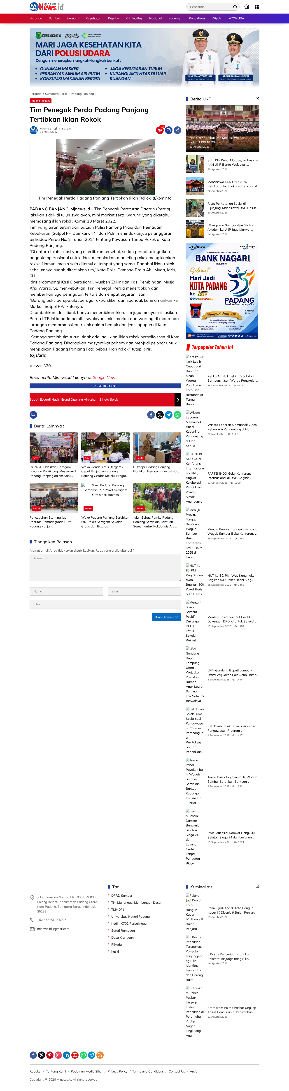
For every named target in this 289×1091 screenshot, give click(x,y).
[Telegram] (168, 415)
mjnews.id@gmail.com (53, 929)
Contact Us (177, 1071)
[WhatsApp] (177, 415)
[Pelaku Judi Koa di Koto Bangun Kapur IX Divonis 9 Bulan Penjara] (195, 912)
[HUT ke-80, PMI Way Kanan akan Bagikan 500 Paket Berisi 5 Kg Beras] (195, 580)
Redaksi (35, 1071)
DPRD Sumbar (121, 896)
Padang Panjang (40, 100)
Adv (35, 458)
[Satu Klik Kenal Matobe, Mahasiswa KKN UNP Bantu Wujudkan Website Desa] (195, 164)
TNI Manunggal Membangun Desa (136, 903)
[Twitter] (160, 415)
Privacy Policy (117, 1071)
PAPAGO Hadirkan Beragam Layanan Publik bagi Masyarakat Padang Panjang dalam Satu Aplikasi (53, 471)
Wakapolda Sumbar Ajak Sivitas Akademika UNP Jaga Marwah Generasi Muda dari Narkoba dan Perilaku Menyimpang (231, 227)
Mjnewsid (45, 129)
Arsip (193, 1071)
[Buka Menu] (256, 6)
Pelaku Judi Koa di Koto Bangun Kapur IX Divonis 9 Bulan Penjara (231, 910)
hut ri (115, 951)
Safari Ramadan (123, 931)
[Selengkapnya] (257, 99)
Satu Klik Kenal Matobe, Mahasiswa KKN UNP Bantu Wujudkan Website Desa (233, 162)
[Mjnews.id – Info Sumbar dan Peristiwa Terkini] (47, 7)
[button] (235, 6)
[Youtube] (75, 1055)
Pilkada (116, 944)
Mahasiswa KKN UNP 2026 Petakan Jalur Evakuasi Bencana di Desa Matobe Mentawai (232, 184)
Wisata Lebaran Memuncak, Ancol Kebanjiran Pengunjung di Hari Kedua (232, 427)
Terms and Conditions (148, 1071)
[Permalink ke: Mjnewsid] (35, 130)
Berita (140, 458)
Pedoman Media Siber (87, 1071)
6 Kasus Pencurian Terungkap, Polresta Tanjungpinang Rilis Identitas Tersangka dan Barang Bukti (230, 956)
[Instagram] (58, 1055)
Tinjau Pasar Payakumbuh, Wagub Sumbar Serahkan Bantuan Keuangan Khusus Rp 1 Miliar (232, 779)
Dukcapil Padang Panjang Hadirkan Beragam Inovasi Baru (156, 469)
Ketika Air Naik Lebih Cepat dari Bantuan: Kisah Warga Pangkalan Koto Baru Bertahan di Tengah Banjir (231, 378)
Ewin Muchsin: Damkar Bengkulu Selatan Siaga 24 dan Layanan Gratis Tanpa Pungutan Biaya (231, 835)
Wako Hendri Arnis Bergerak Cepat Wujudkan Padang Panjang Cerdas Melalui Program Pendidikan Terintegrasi (105, 471)
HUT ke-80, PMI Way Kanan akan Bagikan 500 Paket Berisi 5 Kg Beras (231, 577)
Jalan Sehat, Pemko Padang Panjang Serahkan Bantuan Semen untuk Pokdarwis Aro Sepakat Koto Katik (154, 522)
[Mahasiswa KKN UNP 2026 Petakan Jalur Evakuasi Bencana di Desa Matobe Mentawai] (195, 186)
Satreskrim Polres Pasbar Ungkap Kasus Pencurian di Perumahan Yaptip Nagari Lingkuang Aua (231, 1010)
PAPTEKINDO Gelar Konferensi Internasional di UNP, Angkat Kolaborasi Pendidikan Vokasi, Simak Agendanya (229, 475)
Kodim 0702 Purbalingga (129, 924)
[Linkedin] (66, 1055)
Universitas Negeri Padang (130, 917)
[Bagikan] (177, 130)
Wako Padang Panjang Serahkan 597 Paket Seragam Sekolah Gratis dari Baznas (105, 521)
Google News (104, 377)
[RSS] (100, 1055)
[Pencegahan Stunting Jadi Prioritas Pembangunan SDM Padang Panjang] (54, 498)
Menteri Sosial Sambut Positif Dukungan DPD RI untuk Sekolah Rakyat (231, 619)
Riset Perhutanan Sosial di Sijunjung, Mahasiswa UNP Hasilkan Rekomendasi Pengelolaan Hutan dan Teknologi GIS (233, 206)
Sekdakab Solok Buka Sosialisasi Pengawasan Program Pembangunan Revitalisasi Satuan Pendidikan (232, 728)
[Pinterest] (50, 1055)
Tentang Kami (56, 1071)
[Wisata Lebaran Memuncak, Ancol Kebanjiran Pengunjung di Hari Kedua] (195, 429)
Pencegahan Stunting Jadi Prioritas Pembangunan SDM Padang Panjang (50, 521)
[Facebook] (151, 415)
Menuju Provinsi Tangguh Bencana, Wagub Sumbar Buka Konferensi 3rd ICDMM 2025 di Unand (232, 531)
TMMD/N (117, 910)
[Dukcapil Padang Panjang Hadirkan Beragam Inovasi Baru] (157, 447)
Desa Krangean (122, 937)
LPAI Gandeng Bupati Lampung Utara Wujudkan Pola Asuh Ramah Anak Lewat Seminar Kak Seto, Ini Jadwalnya (232, 672)
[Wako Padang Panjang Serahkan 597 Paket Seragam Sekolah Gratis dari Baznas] (105, 498)
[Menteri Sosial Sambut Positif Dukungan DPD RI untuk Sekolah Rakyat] (195, 621)
